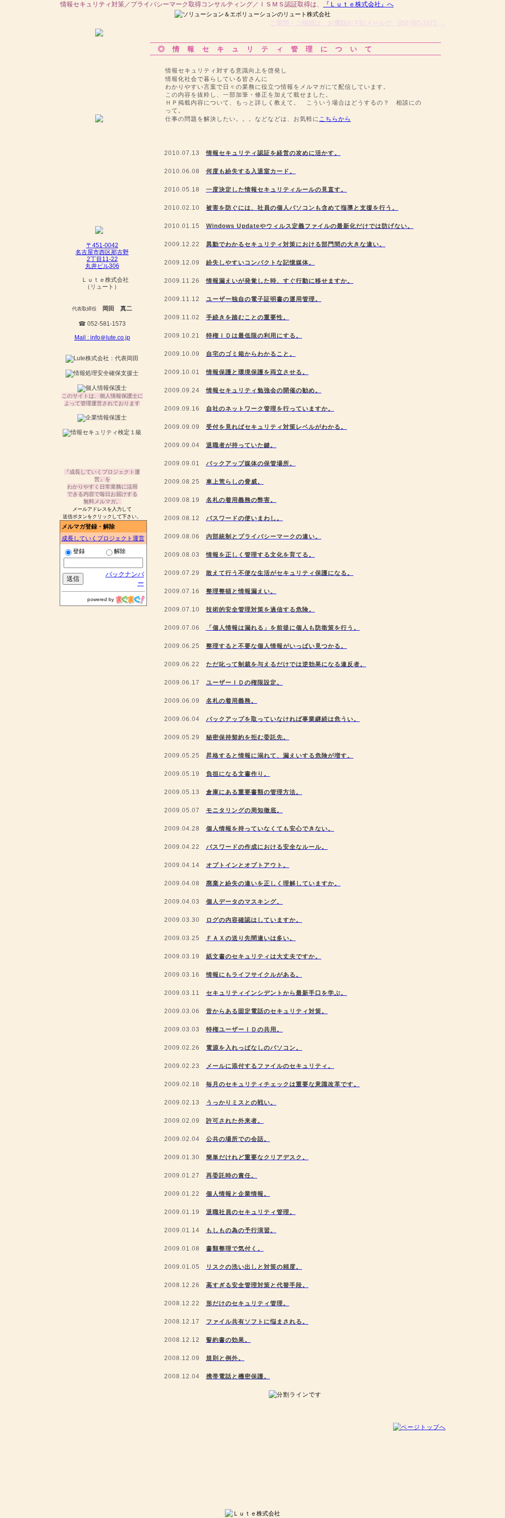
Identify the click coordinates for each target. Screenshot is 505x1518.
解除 (120, 551)
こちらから (335, 118)
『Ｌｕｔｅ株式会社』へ (358, 4)
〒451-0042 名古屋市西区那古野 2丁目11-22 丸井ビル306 (102, 255)
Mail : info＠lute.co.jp (102, 337)
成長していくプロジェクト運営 (103, 538)
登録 (79, 551)
